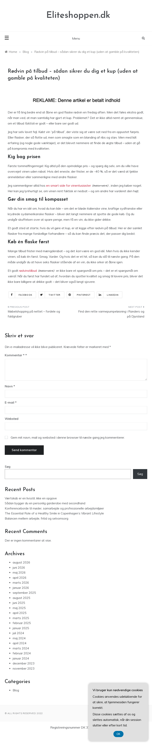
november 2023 (23, 668)
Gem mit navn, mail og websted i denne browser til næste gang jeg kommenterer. (68, 437)
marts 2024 (21, 648)
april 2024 (19, 643)
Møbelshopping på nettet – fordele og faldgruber (34, 314)
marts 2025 (21, 618)
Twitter (54, 295)
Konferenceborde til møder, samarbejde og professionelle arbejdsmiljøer (54, 508)
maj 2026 (19, 572)
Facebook (25, 295)
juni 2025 (19, 603)
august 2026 (21, 562)
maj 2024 (19, 638)
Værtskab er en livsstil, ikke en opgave (31, 498)
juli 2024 (18, 633)
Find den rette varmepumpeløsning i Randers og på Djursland (111, 314)
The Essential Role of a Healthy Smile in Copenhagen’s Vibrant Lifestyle (54, 513)
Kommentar (15, 355)
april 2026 (19, 578)
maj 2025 (19, 608)
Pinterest (84, 295)
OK (118, 734)
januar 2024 (21, 658)
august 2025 (21, 598)
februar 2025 (22, 623)
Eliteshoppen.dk (78, 15)
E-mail (11, 402)
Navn (10, 386)
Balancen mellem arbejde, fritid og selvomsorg (36, 518)
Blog (16, 690)
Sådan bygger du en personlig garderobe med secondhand (45, 503)
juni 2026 (19, 567)
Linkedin (113, 295)
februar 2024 (22, 653)
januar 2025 (21, 628)
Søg (7, 466)
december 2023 (23, 663)
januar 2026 (21, 588)
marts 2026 (21, 582)
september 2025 (24, 593)
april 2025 (19, 613)
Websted (11, 419)
